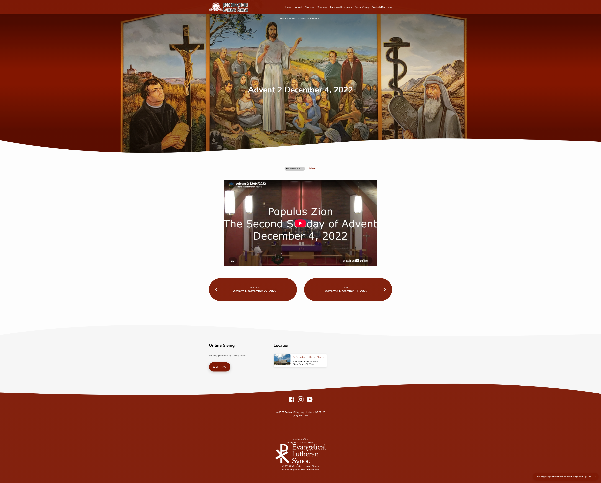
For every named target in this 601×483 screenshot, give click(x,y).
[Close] (595, 476)
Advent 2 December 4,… (310, 18)
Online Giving (362, 7)
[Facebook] (291, 400)
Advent (312, 168)
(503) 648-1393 (300, 415)
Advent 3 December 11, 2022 (346, 291)
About (298, 7)
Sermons (322, 7)
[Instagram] (300, 400)
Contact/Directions (382, 7)
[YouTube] (309, 400)
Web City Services (309, 469)
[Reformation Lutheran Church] (282, 359)
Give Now (219, 367)
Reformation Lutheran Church (308, 357)
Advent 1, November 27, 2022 (255, 291)
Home (288, 7)
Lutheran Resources (341, 7)
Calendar (309, 7)
